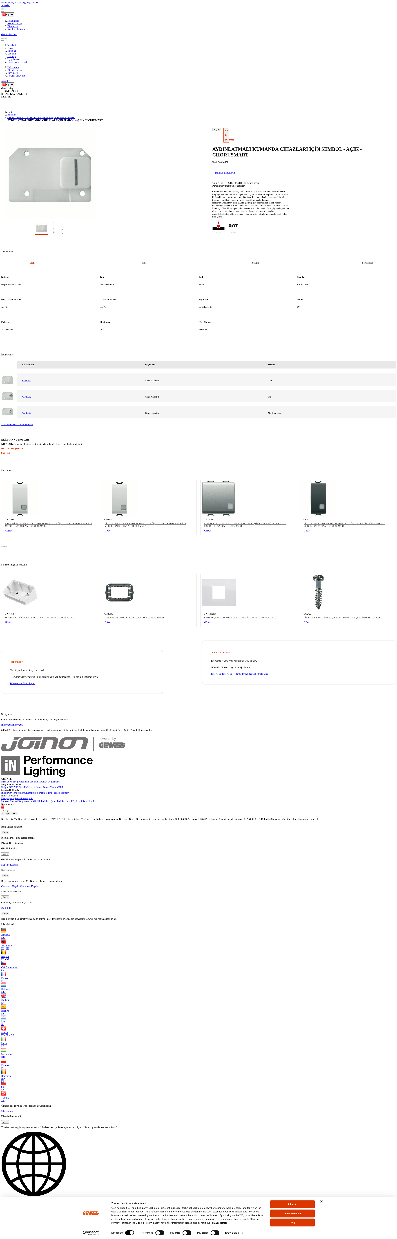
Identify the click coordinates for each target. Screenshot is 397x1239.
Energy (11, 48)
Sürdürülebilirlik (28, 792)
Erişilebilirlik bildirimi (83, 801)
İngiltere (5, 1000)
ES (2, 1013)
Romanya (6, 1076)
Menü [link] (4, 2)
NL (8, 959)
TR (2, 1100)
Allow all (292, 1204)
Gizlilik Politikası (41, 801)
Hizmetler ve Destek (17, 62)
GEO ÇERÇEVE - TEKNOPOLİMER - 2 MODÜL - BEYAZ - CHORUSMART (240, 618)
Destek (46, 787)
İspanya (5, 1010)
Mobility (11, 56)
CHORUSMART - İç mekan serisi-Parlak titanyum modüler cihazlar (41, 117)
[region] (198, 304)
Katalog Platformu (16, 75)
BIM (60, 787)
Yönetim (41, 792)
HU (3, 1057)
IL (2, 1024)
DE (3, 937)
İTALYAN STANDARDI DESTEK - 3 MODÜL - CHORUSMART (134, 618)
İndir (31, 798)
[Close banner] (321, 1201)
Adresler (38, 787)
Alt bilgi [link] (22, 2)
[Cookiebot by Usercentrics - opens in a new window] (90, 1233)
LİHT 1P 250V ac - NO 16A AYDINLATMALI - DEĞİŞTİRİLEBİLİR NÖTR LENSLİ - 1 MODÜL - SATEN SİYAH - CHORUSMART (344, 524)
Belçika (5, 956)
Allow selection (292, 1213)
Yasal (69, 801)
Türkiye (5, 1097)
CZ (2, 970)
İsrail (3, 1021)
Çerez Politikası (58, 801)
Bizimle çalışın (14, 70)
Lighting (11, 53)
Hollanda (5, 989)
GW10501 (26, 381)
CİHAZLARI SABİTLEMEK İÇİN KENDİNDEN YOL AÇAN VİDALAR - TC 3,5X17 (343, 618)
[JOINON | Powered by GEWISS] (63, 754)
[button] (198, 1166)
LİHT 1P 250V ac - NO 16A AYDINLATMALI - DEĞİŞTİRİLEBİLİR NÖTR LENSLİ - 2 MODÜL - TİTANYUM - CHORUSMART (245, 524)
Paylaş (217, 129)
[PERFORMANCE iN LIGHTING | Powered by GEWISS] (63, 776)
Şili (2, 1086)
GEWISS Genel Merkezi (21, 787)
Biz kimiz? (6, 792)
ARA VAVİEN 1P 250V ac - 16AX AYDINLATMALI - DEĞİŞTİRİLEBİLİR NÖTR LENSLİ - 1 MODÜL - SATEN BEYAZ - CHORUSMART (48, 524)
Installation (12, 45)
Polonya (5, 1065)
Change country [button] (9, 813)
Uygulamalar (13, 59)
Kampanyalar (7, 798)
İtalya (4, 1043)
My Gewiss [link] (32, 2)
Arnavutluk (6, 945)
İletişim (4, 787)
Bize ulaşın (12, 73)
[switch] (159, 1232)
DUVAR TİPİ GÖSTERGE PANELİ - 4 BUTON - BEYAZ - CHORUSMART (40, 618)
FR (2, 959)
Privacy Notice (219, 1222)
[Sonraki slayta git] (2, 11)
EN (7, 948)
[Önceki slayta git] (2, 546)
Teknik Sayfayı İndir (225, 172)
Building (11, 51)
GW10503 (26, 413)
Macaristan (6, 1054)
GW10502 (26, 397)
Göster (8, 530)
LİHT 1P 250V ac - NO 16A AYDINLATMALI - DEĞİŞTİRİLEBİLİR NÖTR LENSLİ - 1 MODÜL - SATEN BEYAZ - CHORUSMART (145, 524)
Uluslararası (7, 1111)
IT (2, 948)
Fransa (4, 978)
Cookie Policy (144, 1222)
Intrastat (5, 801)
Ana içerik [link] (12, 2)
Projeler (65, 792)
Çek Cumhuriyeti (9, 967)
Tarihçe (16, 792)
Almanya (5, 934)
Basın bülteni (21, 798)
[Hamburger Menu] (2, 40)
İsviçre (4, 1032)
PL (2, 1068)
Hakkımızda (13, 67)
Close (5, 832)
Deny (292, 1222)
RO (3, 1078)
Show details (232, 1233)
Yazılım (54, 787)
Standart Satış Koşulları (21, 801)
